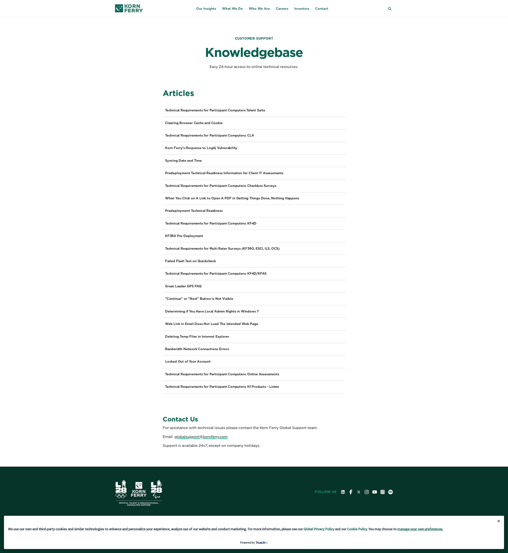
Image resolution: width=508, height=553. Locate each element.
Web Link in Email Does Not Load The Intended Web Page (211, 324)
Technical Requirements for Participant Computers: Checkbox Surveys (220, 186)
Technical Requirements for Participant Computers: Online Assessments (222, 374)
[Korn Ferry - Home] (129, 8)
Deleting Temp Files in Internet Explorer (197, 336)
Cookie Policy (357, 529)
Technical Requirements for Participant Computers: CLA (209, 135)
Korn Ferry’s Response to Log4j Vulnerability (201, 148)
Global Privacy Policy (319, 529)
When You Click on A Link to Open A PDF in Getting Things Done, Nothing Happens (232, 198)
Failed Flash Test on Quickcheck (190, 261)
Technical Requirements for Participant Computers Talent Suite (215, 110)
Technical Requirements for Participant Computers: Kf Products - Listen (222, 387)
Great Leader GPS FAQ (183, 286)
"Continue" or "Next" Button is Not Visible (199, 299)
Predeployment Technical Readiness (193, 211)
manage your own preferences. (420, 529)
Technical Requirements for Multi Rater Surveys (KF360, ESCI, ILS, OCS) (222, 248)
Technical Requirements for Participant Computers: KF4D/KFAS (216, 273)
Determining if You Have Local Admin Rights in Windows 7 (212, 311)
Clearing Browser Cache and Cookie (193, 123)
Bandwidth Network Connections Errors (197, 349)
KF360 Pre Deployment (184, 236)
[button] (206, 8)
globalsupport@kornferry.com (201, 437)
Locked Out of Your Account (188, 361)
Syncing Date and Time (183, 160)
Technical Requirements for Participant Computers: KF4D (210, 223)
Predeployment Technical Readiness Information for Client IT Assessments (224, 173)
